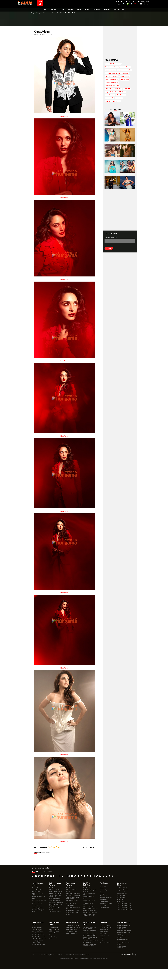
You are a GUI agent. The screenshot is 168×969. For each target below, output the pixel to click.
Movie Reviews (36, 942)
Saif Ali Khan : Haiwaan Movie (113, 88)
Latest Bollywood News (111, 79)
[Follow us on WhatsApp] (127, 4)
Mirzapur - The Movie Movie (112, 101)
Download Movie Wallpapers (121, 946)
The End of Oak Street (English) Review (55, 895)
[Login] (147, 4)
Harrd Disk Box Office (89, 900)
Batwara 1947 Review (55, 893)
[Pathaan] (127, 166)
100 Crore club (121, 895)
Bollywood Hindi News (38, 944)
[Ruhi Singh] (127, 134)
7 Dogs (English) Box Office (89, 894)
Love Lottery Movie (37, 908)
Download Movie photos (124, 930)
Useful (104, 922)
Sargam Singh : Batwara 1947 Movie (115, 92)
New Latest (72, 922)
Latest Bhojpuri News (106, 927)
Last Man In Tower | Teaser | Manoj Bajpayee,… (90, 927)
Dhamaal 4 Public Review (73, 895)
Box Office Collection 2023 (124, 903)
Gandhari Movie (36, 888)
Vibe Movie (35, 906)
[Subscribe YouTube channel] (135, 4)
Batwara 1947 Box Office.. (112, 85)
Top (104, 883)
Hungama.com (104, 931)
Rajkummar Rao (104, 907)
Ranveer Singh (104, 890)
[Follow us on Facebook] (124, 4)
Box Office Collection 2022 (124, 905)
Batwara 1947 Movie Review (113, 64)
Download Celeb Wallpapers (121, 928)
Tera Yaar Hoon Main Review (54, 908)
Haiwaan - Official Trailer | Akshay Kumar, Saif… (90, 944)
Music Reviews (104, 941)
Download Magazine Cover (122, 940)
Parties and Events (54, 927)
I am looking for (111, 237)
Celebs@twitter (104, 929)
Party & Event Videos (71, 931)
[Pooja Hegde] (127, 150)
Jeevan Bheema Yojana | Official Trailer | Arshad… (89, 934)
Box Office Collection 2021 (124, 907)
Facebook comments (42, 853)
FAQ (89, 954)
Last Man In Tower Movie (39, 900)
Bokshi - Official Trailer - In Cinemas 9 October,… (90, 938)
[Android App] (132, 954)
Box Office (86, 884)
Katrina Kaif (103, 888)
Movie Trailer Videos (71, 929)
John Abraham (104, 901)
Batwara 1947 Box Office (124, 70)
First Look (52, 935)
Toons (50, 939)
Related (108, 109)
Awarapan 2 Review (54, 898)
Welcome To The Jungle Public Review (72, 897)
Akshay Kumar (104, 886)
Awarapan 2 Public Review (73, 893)
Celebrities (47, 872)
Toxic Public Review (71, 888)
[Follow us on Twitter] (131, 3)
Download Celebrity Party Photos (124, 933)
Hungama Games (105, 935)
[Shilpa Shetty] (112, 166)
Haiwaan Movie (36, 902)
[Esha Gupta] (127, 182)
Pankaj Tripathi (109, 98)
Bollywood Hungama (36, 13)
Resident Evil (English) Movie (38, 910)
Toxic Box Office (87, 888)
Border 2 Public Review (72, 910)
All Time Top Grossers (123, 892)
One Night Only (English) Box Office (89, 890)
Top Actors (120, 899)
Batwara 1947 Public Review (71, 890)
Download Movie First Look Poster (123, 936)
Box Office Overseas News (39, 937)
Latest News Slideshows (39, 939)
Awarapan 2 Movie (110, 70)
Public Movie (70, 884)
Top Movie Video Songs (72, 925)
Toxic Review (52, 888)
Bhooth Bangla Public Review (72, 901)
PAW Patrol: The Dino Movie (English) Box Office (90, 907)
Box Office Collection (123, 888)
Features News (125, 79)
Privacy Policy (50, 954)
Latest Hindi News (105, 925)
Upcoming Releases (37, 940)
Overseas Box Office (122, 893)
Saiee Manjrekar (109, 95)
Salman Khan (103, 899)
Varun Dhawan (121, 95)
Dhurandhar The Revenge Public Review (73, 904)
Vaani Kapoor (103, 896)
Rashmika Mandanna (106, 897)
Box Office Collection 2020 (124, 909)
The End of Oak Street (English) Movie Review (117, 67)
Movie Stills (52, 933)
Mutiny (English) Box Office (88, 897)
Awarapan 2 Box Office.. (111, 82)
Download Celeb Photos (123, 925)
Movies (35, 872)
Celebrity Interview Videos (73, 927)
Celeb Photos (52, 13)
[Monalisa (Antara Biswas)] (112, 134)
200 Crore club (121, 897)
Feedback (60, 954)
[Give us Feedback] (141, 4)
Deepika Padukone (105, 892)
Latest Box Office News (38, 931)
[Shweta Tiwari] (112, 119)
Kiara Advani (60, 13)
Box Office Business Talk (39, 935)
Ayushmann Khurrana (106, 903)
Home (32, 954)
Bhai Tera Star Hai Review (56, 902)
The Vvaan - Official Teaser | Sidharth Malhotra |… (90, 941)
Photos (45, 13)
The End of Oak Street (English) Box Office (116, 73)
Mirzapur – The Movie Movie (38, 894)
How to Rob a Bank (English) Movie (37, 890)
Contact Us (69, 954)
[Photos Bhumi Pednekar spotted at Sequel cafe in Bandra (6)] (112, 182)
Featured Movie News (38, 929)
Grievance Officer (80, 954)
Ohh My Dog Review (54, 900)
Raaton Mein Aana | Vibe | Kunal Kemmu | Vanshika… (90, 931)
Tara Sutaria (103, 905)
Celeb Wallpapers (54, 931)
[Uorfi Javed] (127, 119)
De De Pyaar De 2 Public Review (72, 913)
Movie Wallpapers (54, 937)
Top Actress (120, 901)
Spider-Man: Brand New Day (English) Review (55, 905)
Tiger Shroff (127, 88)
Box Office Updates (37, 933)
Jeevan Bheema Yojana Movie (38, 897)
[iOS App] (136, 954)
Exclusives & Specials (72, 933)
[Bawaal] (112, 150)
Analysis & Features (122, 890)
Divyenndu (119, 98)
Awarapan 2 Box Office (111, 76)
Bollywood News (124, 76)
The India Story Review (55, 911)
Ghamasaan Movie (37, 904)
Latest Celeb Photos (54, 929)
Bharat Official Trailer (105, 943)
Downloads (123, 922)
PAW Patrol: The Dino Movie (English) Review (55, 890)
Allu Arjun (102, 894)
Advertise (40, 954)
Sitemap (102, 937)
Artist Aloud (103, 933)
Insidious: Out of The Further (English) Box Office (88, 903)
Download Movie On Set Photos (123, 943)
